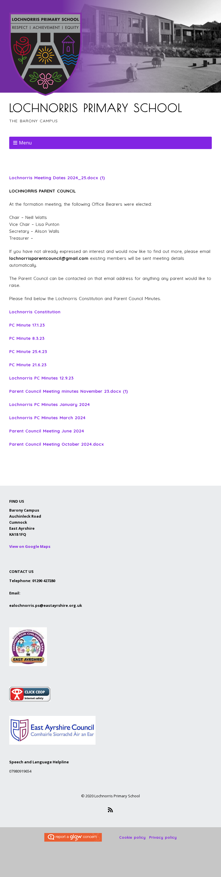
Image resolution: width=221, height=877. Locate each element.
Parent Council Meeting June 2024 (46, 431)
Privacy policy (163, 837)
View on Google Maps (29, 546)
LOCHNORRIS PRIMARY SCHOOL (95, 107)
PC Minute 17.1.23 (27, 325)
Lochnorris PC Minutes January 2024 (49, 404)
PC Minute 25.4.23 (28, 351)
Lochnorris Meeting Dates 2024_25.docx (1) (57, 177)
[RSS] (110, 810)
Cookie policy (132, 837)
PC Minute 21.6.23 (27, 364)
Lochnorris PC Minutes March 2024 (47, 417)
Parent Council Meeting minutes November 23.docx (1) (68, 391)
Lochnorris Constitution (34, 311)
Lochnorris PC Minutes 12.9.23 (41, 378)
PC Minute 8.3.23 (26, 338)
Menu (25, 143)
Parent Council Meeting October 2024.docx (56, 444)
